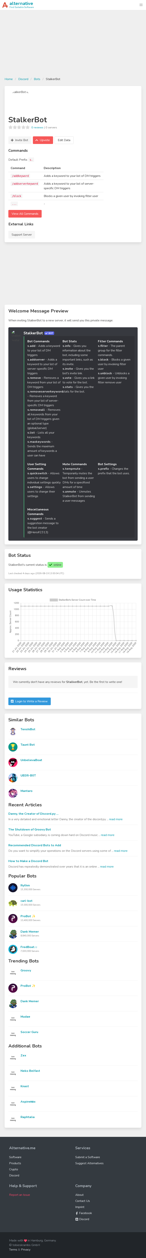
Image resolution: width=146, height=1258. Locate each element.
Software (15, 1157)
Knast (25, 1086)
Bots (37, 79)
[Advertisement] (73, 45)
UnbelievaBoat (31, 760)
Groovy (26, 970)
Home (9, 79)
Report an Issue (19, 1195)
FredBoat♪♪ (29, 947)
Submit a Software (87, 1157)
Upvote (45, 140)
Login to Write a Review (31, 701)
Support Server (22, 235)
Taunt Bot (28, 745)
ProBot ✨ (28, 916)
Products (15, 1163)
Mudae (25, 1017)
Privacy (25, 1250)
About (79, 1195)
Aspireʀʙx (28, 1102)
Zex (23, 1055)
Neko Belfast (30, 1071)
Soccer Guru (29, 1032)
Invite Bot (21, 140)
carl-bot (27, 901)
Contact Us (82, 1201)
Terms (13, 1250)
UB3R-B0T (28, 775)
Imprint (79, 1207)
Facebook (85, 1213)
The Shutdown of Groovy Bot (29, 829)
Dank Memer (30, 932)
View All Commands (25, 214)
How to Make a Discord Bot (28, 861)
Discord (23, 79)
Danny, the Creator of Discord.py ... (33, 814)
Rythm (25, 885)
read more (116, 819)
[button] (141, 5)
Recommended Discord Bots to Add (34, 845)
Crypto (13, 1169)
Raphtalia (28, 1117)
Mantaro (27, 791)
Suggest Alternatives (89, 1163)
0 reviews (37, 127)
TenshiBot (28, 729)
